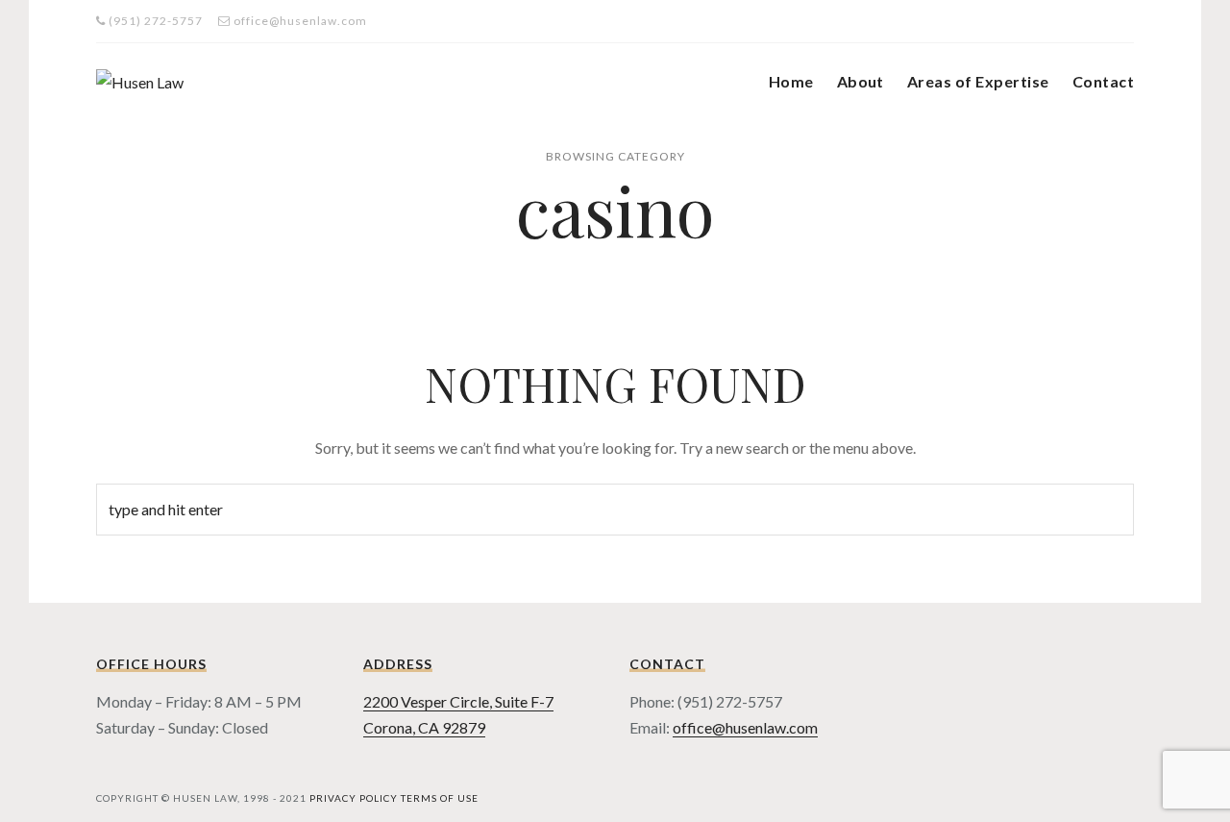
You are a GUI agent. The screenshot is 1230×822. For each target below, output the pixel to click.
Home (791, 81)
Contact (1103, 81)
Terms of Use (440, 798)
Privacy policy (353, 798)
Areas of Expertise (978, 81)
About (860, 81)
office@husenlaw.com (745, 727)
